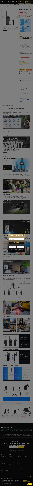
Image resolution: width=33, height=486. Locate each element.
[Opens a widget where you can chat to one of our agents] (29, 484)
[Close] (23, 235)
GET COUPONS (16, 242)
